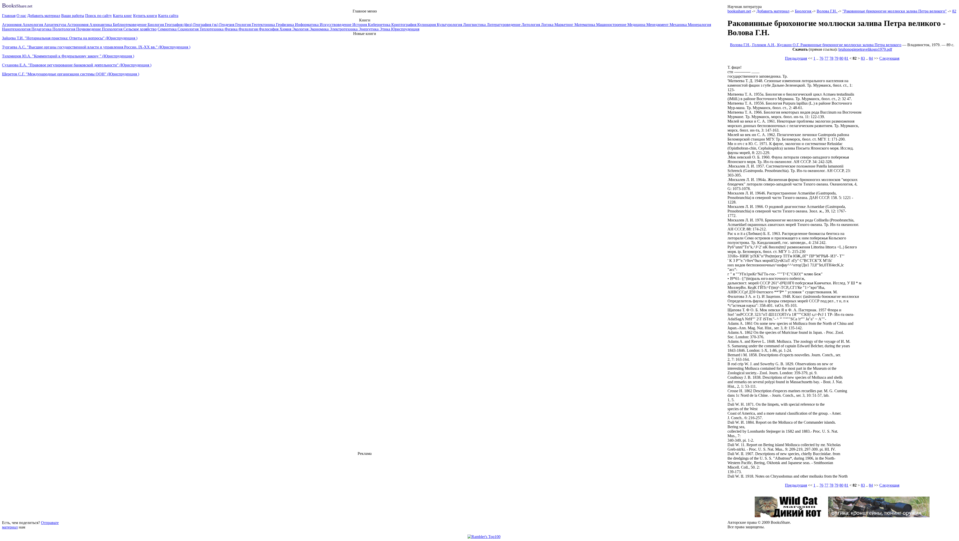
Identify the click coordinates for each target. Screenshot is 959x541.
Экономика (319, 29)
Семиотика (168, 29)
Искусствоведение (336, 24)
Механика (679, 24)
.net (17, 6)
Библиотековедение (130, 24)
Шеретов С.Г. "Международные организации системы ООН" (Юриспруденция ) (70, 74)
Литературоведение (504, 24)
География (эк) (206, 24)
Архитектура (55, 24)
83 (863, 58)
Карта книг (122, 15)
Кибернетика (379, 24)
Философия (269, 29)
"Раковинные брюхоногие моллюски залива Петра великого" (894, 11)
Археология (33, 24)
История (360, 24)
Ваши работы (72, 15)
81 (846, 58)
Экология (300, 29)
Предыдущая (796, 58)
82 (954, 11)
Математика (585, 24)
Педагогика (41, 29)
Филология (249, 29)
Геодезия (227, 24)
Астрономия (78, 24)
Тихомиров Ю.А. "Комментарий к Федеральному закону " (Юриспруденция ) (68, 56)
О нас (21, 15)
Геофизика (285, 24)
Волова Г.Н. (827, 11)
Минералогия (699, 24)
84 (871, 58)
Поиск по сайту (98, 15)
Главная (8, 15)
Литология (531, 24)
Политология (64, 29)
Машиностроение (611, 24)
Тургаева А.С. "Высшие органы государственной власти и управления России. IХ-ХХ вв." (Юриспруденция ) (96, 47)
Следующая (889, 58)
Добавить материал (43, 15)
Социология (189, 29)
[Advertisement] (365, 487)
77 (826, 58)
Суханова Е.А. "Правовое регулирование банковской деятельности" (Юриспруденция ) (76, 65)
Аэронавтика (101, 24)
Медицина (636, 24)
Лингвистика (475, 24)
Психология (112, 29)
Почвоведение (89, 29)
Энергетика (369, 29)
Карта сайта (168, 15)
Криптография (404, 24)
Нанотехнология (16, 29)
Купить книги (145, 15)
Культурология (450, 24)
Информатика (307, 24)
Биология (156, 24)
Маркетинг (564, 24)
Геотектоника (264, 24)
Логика (547, 24)
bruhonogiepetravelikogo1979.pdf (865, 49)
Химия (285, 29)
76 (821, 58)
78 (831, 58)
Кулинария (427, 24)
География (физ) (179, 24)
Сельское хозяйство (140, 29)
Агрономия (12, 24)
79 (836, 58)
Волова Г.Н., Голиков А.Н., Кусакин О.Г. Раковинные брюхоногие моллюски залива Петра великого (815, 45)
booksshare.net (739, 11)
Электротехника (344, 29)
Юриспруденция (405, 29)
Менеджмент (658, 24)
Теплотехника (212, 29)
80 (841, 58)
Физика (232, 29)
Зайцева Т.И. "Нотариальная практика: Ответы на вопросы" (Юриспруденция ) (69, 38)
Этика (385, 29)
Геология (243, 24)
